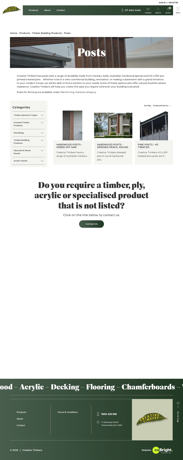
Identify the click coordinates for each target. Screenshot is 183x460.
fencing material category (80, 92)
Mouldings (19, 133)
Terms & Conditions (67, 412)
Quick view (72, 122)
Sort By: (147, 105)
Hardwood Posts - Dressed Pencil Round (112, 146)
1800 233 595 (109, 414)
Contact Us (92, 224)
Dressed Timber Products (21, 124)
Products (33, 10)
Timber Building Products (21, 141)
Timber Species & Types (25, 115)
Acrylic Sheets (20, 161)
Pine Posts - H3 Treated (148, 146)
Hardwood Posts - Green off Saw (69, 146)
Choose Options (72, 129)
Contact (61, 10)
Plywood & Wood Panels (22, 152)
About (47, 10)
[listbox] (162, 106)
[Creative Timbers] (11, 10)
